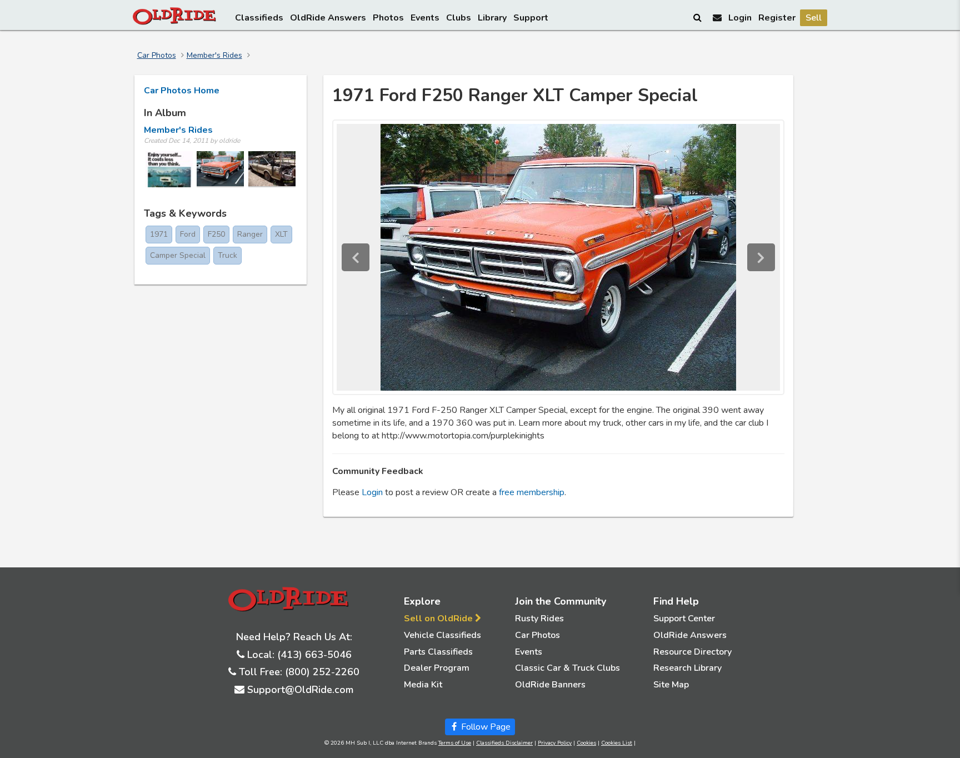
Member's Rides (214, 55)
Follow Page (485, 727)
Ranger (250, 234)
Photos (388, 18)
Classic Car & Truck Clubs (567, 668)
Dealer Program (436, 668)
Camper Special (178, 255)
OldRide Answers (328, 18)
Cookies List (616, 743)
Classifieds (259, 18)
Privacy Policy (555, 743)
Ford (188, 234)
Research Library (687, 668)
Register (777, 18)
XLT (281, 234)
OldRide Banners (550, 685)
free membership (531, 492)
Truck (227, 255)
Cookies (586, 743)
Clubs (458, 18)
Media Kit (423, 685)
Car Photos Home (181, 90)
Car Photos (156, 55)
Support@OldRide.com (300, 689)
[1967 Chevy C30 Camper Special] (272, 169)
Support (530, 18)
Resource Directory (692, 652)
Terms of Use (454, 743)
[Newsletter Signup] (717, 17)
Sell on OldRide (439, 618)
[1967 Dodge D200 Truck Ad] (169, 169)
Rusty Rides (539, 618)
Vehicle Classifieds (442, 635)
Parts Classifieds (438, 652)
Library (492, 18)
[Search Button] (698, 17)
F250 (216, 234)
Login (740, 18)
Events (425, 18)
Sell (814, 18)
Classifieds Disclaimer (504, 743)
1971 (159, 234)
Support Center (684, 618)
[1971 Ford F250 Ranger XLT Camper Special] (220, 169)
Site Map (671, 685)
